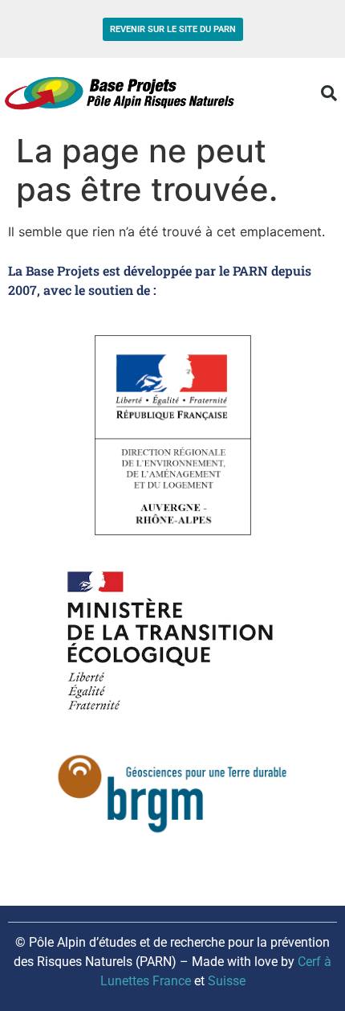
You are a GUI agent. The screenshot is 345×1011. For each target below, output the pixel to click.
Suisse (227, 980)
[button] (329, 93)
